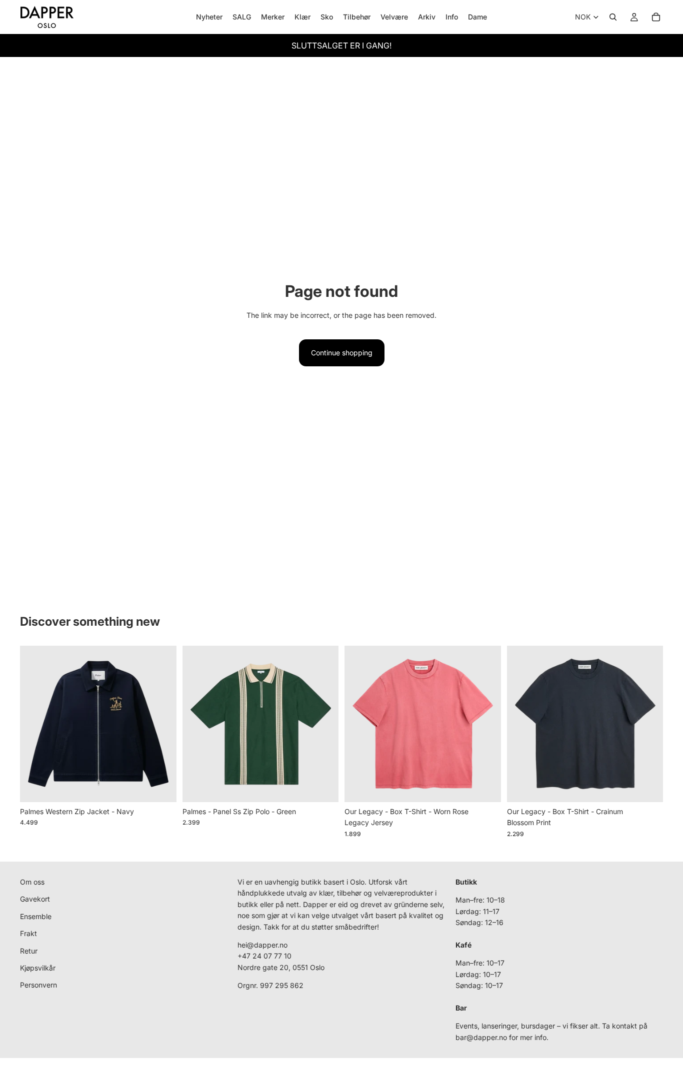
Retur (29, 951)
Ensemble (36, 916)
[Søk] (613, 17)
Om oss (32, 882)
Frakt (28, 933)
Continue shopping (341, 352)
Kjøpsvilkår (38, 968)
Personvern (38, 985)
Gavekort (35, 899)
